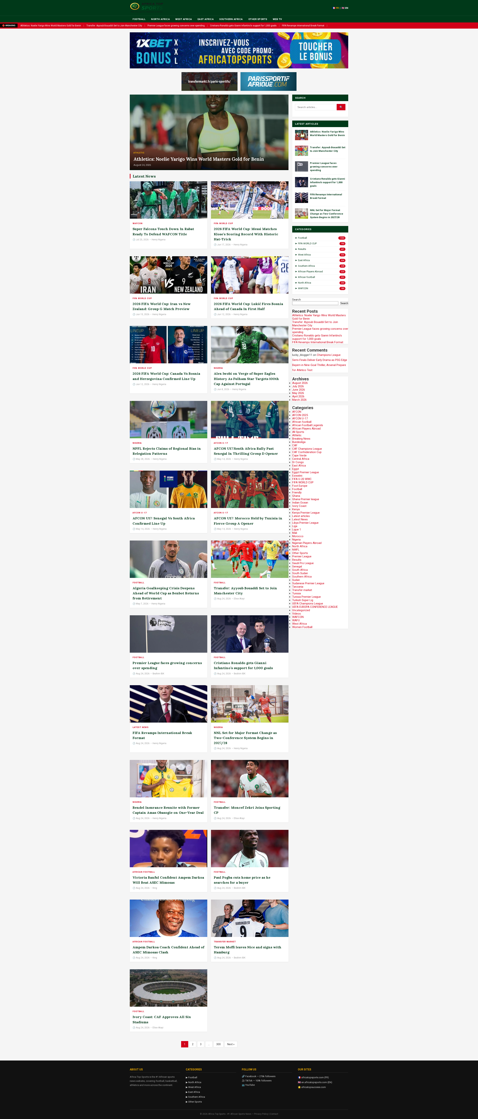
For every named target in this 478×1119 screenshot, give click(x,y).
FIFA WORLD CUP (223, 223)
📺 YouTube (248, 1084)
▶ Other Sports (194, 1101)
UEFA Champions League (307, 603)
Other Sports (257, 19)
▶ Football (191, 1077)
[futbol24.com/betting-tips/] (268, 81)
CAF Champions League (307, 448)
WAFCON (137, 223)
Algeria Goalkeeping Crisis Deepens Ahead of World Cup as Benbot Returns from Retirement (166, 593)
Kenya (296, 509)
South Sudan (300, 573)
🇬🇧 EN (345, 8)
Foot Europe (299, 485)
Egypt (295, 469)
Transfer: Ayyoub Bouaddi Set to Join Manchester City (114, 25)
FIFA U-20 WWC (302, 479)
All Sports (298, 432)
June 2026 (298, 389)
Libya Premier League (305, 522)
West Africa (183, 19)
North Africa (160, 19)
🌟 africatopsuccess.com (312, 1087)
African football (144, 872)
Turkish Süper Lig (302, 600)
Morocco (297, 536)
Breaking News (301, 438)
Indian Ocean (300, 502)
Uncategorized (301, 610)
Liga (294, 526)
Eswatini (297, 475)
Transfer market (225, 942)
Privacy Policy (261, 1114)
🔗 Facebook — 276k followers (258, 1076)
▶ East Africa (193, 1092)
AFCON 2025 (300, 415)
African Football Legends (307, 425)
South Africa (300, 570)
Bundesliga (298, 442)
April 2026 (298, 396)
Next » (231, 1044)
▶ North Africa (193, 1082)
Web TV (277, 19)
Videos (296, 613)
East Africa (206, 19)
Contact (274, 1114)
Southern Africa (231, 19)
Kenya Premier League (306, 512)
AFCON (296, 411)
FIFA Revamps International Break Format (303, 25)
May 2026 (298, 393)
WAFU (296, 620)
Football (139, 19)
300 (218, 1044)
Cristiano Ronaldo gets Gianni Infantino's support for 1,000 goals (243, 25)
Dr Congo (298, 462)
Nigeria (218, 368)
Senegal (297, 566)
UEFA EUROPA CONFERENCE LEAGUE (315, 607)
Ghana (296, 496)
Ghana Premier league (305, 499)
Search (296, 299)
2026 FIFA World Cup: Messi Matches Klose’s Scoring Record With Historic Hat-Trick (246, 234)
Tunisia (296, 593)
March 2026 (299, 399)
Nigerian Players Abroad (307, 543)
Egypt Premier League (305, 472)
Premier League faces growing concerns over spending (176, 25)
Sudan (296, 580)
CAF (294, 445)
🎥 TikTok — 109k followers (256, 1080)
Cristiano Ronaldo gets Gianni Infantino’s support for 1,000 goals (317, 337)
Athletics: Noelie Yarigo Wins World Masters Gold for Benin (50, 25)
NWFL (295, 549)
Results (296, 559)
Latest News (141, 727)
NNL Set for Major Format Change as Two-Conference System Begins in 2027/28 (245, 738)
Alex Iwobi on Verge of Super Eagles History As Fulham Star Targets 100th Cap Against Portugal (246, 378)
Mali (294, 533)
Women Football (302, 627)
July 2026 (298, 386)
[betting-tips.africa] (209, 81)
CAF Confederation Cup (307, 452)
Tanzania (297, 586)
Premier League (301, 556)
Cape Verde (299, 455)
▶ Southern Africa (195, 1096)
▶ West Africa (193, 1087)
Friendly (297, 492)
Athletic (139, 153)
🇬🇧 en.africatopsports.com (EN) (315, 1082)
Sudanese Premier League (308, 583)
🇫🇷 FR (335, 8)
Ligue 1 (296, 529)
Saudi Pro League (303, 563)
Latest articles (301, 516)
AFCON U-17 (221, 443)
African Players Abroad (306, 428)
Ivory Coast (299, 506)
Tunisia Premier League (306, 596)
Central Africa (300, 459)
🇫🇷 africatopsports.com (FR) (313, 1077)
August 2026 (300, 383)
